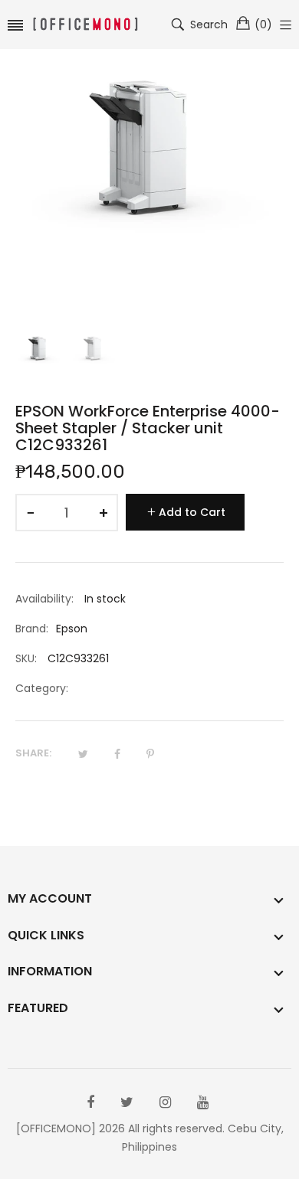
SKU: (26, 658)
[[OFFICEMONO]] (85, 24)
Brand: (31, 628)
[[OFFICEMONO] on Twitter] (127, 1102)
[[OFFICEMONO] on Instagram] (165, 1102)
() (263, 24)
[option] (39, 356)
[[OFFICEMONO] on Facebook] (90, 1102)
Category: (41, 688)
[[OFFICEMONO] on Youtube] (203, 1102)
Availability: (44, 598)
